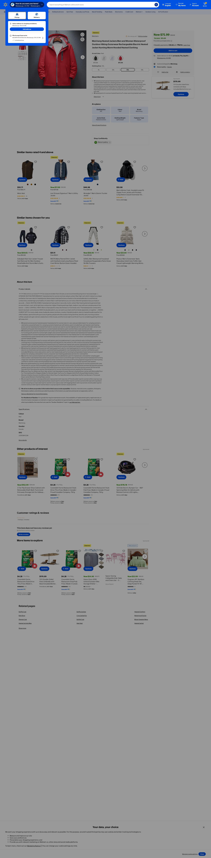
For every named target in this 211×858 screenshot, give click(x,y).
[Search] (156, 4)
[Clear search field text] (151, 4)
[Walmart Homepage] (5, 4)
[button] (180, 4)
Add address (27, 29)
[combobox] (103, 4)
